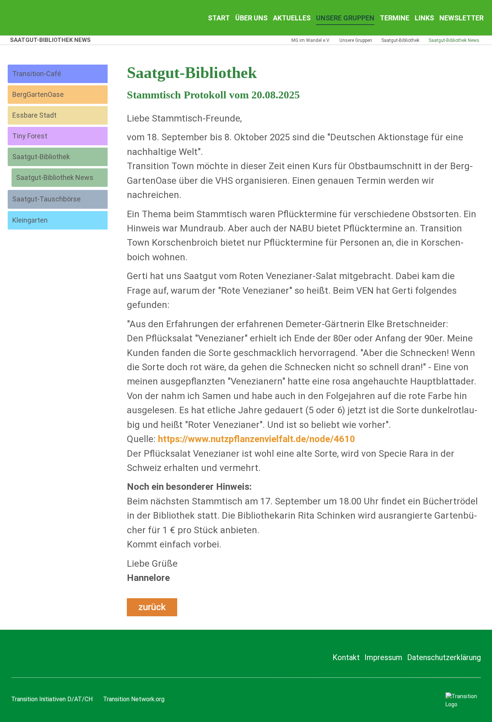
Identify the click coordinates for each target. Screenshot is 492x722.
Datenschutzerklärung (444, 657)
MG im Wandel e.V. (310, 40)
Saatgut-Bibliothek (400, 40)
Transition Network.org (134, 699)
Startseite (57, 18)
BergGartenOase (38, 94)
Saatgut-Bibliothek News (54, 177)
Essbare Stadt (34, 115)
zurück (152, 607)
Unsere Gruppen (355, 40)
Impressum (383, 657)
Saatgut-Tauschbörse (46, 199)
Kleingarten (30, 220)
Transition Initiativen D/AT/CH (52, 699)
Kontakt (346, 657)
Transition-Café (36, 74)
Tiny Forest (29, 136)
